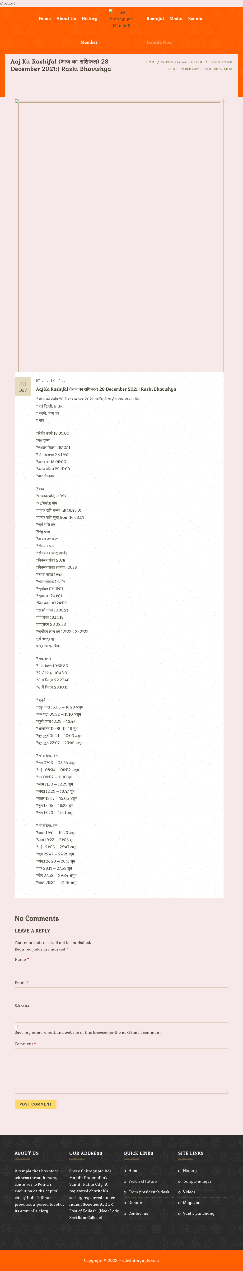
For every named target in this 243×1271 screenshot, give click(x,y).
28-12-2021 (169, 62)
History (190, 1170)
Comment (25, 1043)
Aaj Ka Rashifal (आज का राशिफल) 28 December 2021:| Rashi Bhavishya (106, 389)
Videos (189, 1191)
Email (22, 982)
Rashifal (155, 18)
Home (45, 18)
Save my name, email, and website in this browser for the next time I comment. (88, 1032)
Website (22, 1006)
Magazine (192, 1202)
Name (22, 959)
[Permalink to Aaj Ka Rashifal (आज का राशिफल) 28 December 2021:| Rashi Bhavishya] (119, 371)
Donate (135, 1202)
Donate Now (160, 42)
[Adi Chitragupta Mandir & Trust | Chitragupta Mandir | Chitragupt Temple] (121, 18)
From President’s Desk (148, 1191)
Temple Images (197, 1181)
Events (195, 18)
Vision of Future (142, 1181)
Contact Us (138, 1213)
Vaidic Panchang (199, 1213)
